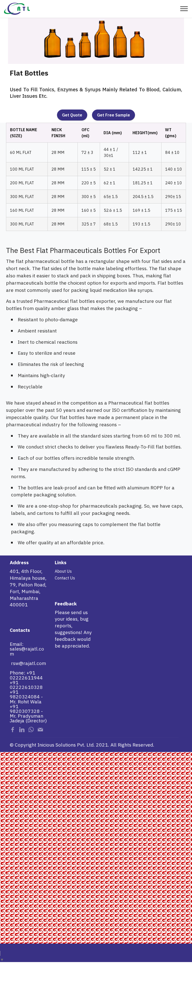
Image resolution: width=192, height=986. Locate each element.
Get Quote (72, 114)
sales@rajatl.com (27, 651)
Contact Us (65, 577)
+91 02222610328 (26, 684)
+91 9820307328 (25, 708)
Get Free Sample (113, 114)
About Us (63, 571)
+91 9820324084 (25, 694)
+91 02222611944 (26, 674)
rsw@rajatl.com (28, 663)
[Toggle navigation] (184, 8)
